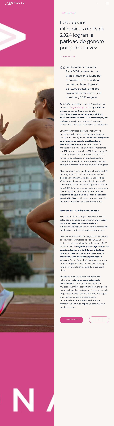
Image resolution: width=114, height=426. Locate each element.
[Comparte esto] (93, 320)
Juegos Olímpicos (78, 107)
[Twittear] (99, 320)
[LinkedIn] (101, 3)
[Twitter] (97, 3)
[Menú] (107, 3)
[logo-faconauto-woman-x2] (14, 3)
